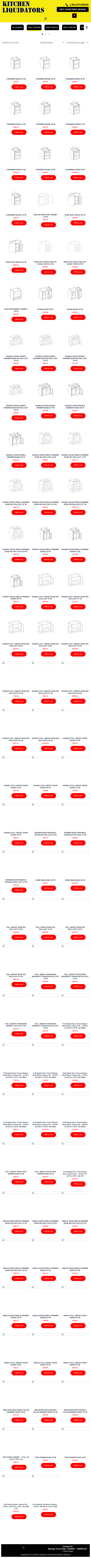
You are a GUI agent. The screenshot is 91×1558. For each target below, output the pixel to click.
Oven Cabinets (69, 27)
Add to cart (19, 87)
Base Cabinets (34, 27)
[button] (45, 18)
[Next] (86, 28)
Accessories (17, 27)
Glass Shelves (52, 27)
